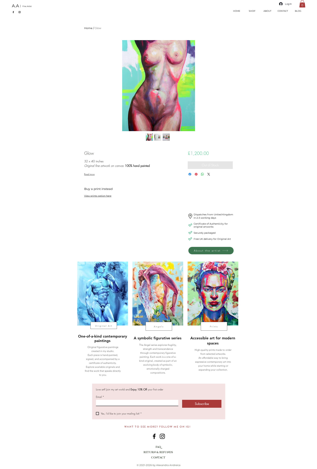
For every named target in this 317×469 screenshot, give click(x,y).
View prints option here (97, 195)
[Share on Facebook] (190, 174)
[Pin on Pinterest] (196, 174)
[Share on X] (209, 174)
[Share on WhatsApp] (202, 174)
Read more (89, 174)
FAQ (158, 447)
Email (100, 396)
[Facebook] (13, 12)
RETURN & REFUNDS (158, 452)
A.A (15, 5)
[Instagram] (19, 12)
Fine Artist (27, 6)
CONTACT (158, 457)
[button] (302, 3)
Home (88, 28)
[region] (102, 324)
